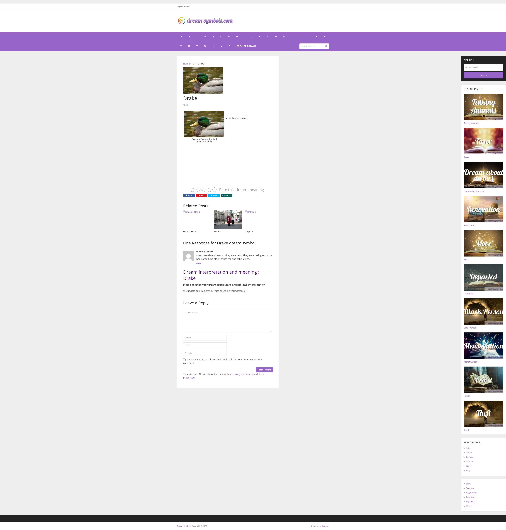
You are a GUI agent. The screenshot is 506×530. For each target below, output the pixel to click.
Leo (468, 465)
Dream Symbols (184, 526)
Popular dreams (183, 6)
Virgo (468, 470)
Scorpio (470, 488)
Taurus (469, 452)
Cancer (469, 461)
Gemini (469, 457)
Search (326, 46)
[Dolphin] (259, 219)
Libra (468, 483)
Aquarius (470, 501)
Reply (198, 263)
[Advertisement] (228, 163)
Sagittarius (471, 492)
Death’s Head (189, 231)
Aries (468, 448)
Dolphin (249, 231)
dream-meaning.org (319, 526)
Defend (217, 231)
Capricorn (471, 497)
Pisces (469, 506)
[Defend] (228, 219)
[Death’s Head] (197, 219)
